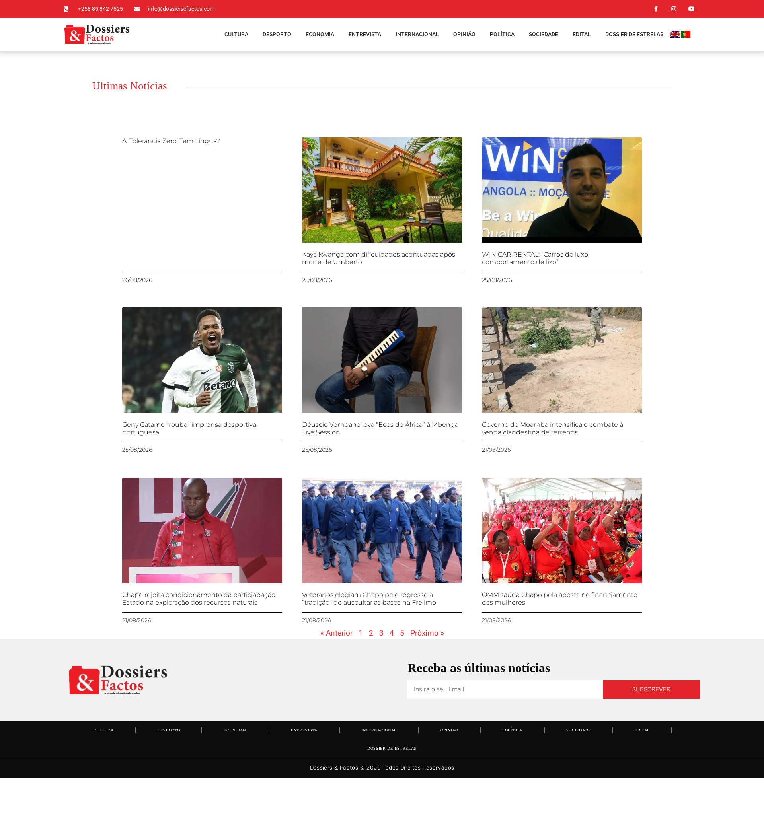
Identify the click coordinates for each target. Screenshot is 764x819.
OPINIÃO (464, 34)
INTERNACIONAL (417, 34)
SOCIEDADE (543, 34)
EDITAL (582, 34)
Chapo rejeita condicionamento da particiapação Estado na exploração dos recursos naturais (198, 598)
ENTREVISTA (365, 34)
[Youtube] (691, 9)
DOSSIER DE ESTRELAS (634, 34)
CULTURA (236, 34)
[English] (675, 35)
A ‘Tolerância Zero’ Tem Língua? (171, 141)
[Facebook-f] (656, 9)
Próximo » (427, 633)
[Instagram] (673, 9)
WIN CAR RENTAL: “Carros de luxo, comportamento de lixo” (535, 258)
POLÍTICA (502, 34)
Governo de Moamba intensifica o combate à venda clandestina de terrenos (552, 428)
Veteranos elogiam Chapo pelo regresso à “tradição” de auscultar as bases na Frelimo (369, 598)
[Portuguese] (686, 35)
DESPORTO (277, 34)
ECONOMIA (320, 34)
